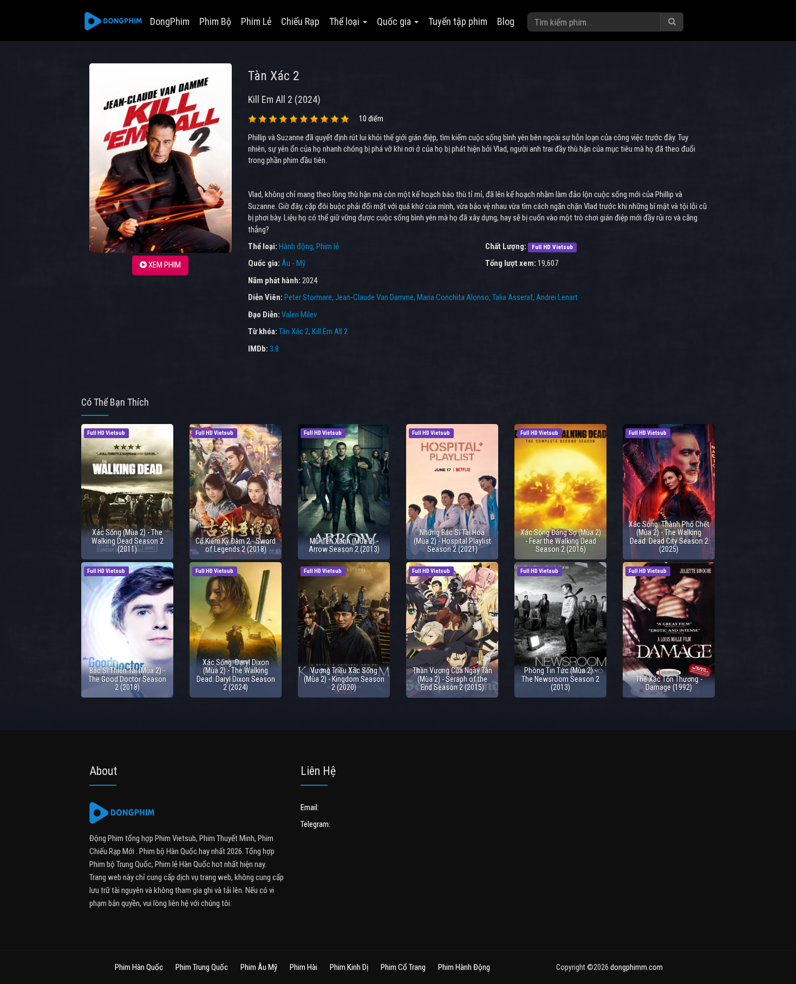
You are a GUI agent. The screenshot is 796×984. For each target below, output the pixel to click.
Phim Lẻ (256, 21)
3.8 (274, 349)
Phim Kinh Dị (349, 967)
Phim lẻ (327, 246)
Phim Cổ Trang (403, 967)
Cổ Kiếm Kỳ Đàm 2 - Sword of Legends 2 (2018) (235, 545)
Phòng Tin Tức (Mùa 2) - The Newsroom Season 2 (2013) (560, 679)
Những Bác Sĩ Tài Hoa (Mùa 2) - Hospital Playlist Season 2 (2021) (452, 540)
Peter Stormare (308, 297)
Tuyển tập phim (457, 21)
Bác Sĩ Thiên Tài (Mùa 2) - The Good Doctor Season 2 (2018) (127, 679)
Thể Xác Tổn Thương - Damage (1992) (669, 683)
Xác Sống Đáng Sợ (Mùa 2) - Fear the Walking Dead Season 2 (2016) (560, 540)
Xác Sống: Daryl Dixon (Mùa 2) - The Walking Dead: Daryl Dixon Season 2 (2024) (236, 675)
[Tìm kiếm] (672, 21)
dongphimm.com (636, 967)
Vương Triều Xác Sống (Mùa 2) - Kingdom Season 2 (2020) (344, 679)
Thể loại (345, 21)
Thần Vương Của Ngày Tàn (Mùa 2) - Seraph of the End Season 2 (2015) (452, 679)
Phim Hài (303, 967)
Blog (505, 21)
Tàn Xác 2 (294, 331)
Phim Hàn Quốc (139, 967)
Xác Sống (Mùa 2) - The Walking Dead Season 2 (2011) (128, 540)
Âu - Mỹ (293, 263)
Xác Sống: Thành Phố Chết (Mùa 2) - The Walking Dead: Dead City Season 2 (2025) (669, 536)
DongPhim (170, 21)
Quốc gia (395, 21)
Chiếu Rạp (300, 21)
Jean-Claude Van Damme (374, 297)
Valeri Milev (299, 315)
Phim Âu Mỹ (258, 967)
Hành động (296, 246)
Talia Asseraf (512, 297)
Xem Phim (164, 265)
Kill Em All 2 (330, 331)
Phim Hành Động (464, 967)
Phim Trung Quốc (201, 967)
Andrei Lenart (557, 297)
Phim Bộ (215, 21)
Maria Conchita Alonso (453, 297)
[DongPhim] (113, 21)
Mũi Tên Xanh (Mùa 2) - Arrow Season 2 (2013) (344, 545)
